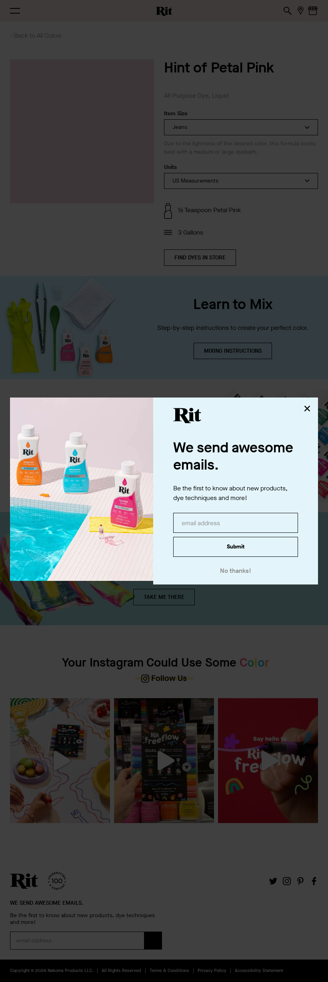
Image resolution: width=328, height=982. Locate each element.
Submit (235, 546)
